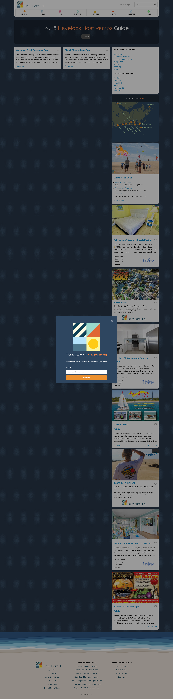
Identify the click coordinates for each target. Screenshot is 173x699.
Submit (86, 377)
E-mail (68, 367)
